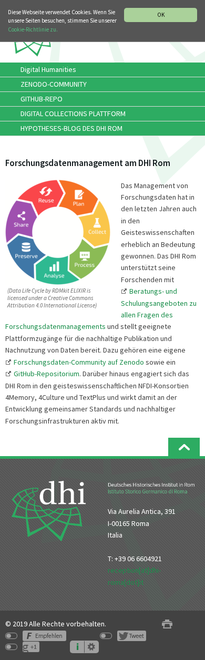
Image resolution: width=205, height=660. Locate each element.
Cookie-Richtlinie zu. (33, 29)
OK (161, 14)
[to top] (184, 447)
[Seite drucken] (167, 624)
